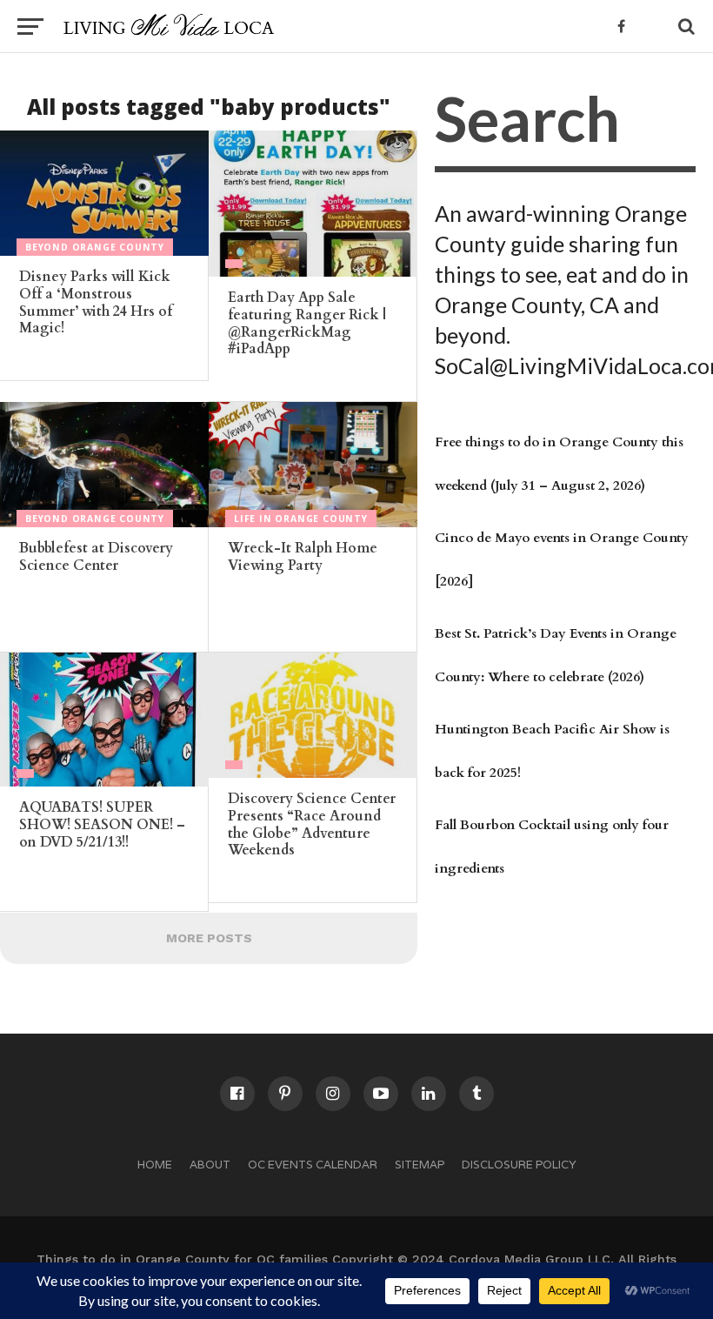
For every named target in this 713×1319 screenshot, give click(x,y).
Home (154, 1164)
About (210, 1164)
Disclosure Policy (519, 1164)
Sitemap (419, 1164)
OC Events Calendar (312, 1164)
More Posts (209, 938)
